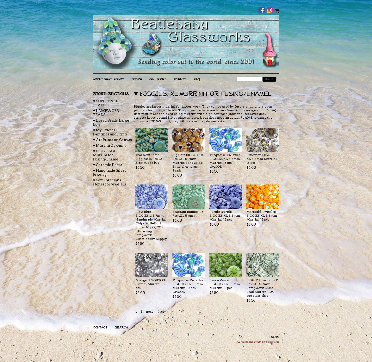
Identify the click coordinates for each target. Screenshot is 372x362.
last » (162, 311)
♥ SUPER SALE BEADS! (105, 103)
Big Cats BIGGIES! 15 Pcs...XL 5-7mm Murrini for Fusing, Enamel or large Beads (188, 162)
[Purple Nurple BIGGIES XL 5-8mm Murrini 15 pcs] (225, 196)
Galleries (157, 79)
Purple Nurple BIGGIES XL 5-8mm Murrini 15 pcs (224, 215)
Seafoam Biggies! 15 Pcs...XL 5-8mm (187, 213)
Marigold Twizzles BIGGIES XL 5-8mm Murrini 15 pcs (261, 215)
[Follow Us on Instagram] (271, 10)
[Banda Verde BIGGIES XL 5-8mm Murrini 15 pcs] (225, 265)
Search (121, 327)
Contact (100, 327)
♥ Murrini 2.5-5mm (109, 145)
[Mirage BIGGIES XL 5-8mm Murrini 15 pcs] (151, 265)
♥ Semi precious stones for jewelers (109, 182)
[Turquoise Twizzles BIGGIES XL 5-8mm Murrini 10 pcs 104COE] (188, 265)
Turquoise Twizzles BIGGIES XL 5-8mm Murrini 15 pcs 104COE (224, 160)
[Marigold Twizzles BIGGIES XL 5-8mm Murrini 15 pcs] (262, 196)
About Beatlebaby (108, 79)
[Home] (186, 42)
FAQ (197, 79)
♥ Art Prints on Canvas (112, 140)
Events (180, 79)
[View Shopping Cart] (277, 11)
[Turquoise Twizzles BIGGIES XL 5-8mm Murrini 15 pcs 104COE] (225, 140)
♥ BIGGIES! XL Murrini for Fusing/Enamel (106, 155)
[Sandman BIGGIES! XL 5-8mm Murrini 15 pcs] (262, 140)
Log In (274, 337)
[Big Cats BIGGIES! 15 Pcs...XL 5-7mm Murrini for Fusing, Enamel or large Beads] (188, 140)
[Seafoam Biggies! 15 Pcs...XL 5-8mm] (188, 196)
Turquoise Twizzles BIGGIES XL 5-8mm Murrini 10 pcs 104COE (187, 286)
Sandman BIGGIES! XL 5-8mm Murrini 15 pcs (261, 159)
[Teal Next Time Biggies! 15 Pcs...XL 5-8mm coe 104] (151, 140)
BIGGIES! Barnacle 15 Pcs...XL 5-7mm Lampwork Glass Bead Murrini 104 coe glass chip (262, 287)
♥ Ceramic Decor (107, 165)
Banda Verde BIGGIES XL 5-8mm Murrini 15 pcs (224, 284)
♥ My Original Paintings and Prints (110, 132)
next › (150, 311)
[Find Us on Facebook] (262, 10)
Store (137, 79)
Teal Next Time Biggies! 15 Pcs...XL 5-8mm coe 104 (149, 159)
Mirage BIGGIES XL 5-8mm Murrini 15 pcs (150, 284)
